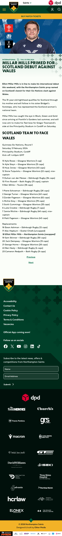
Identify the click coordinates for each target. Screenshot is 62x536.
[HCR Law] (17, 499)
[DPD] (31, 398)
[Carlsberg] (45, 437)
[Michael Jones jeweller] (17, 453)
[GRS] (45, 421)
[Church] (45, 409)
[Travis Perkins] (17, 421)
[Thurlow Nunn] (45, 488)
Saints (26, 2)
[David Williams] (17, 465)
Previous (31, 257)
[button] (26, 2)
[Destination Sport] (17, 477)
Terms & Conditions (13, 319)
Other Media (40, 527)
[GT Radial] (45, 453)
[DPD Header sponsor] (55, 2)
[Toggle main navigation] (3, 9)
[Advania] (17, 488)
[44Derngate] (45, 511)
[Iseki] (45, 465)
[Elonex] (17, 511)
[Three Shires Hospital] (45, 477)
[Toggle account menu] (52, 9)
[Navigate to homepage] (13, 7)
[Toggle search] (59, 9)
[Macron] (17, 437)
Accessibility (10, 301)
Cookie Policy (10, 310)
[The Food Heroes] (17, 409)
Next (31, 262)
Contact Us (9, 306)
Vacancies (8, 324)
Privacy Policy (10, 315)
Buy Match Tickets (31, 16)
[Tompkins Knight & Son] (45, 499)
